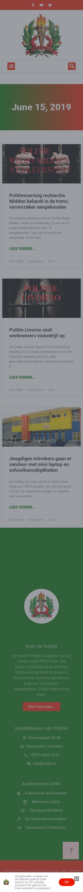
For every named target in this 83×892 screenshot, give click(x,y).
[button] (76, 878)
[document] (41, 446)
